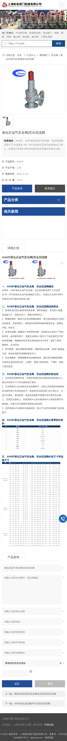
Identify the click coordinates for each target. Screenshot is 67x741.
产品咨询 (17, 188)
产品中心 (30, 55)
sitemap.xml (36, 737)
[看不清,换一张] (33, 671)
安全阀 (54, 55)
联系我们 (50, 188)
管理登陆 (49, 737)
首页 (19, 55)
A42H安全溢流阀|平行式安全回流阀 (32, 703)
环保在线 (49, 725)
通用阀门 (43, 55)
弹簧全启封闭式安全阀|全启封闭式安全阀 (35, 693)
